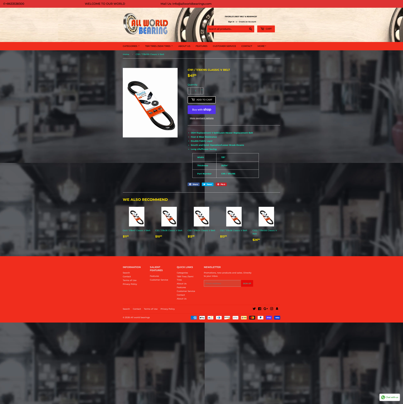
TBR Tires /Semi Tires (158, 46)
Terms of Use (129, 280)
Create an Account (247, 22)
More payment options (202, 118)
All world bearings (140, 317)
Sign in (231, 22)
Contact (246, 46)
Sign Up (247, 283)
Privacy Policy (130, 284)
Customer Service (224, 46)
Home (126, 54)
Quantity (192, 84)
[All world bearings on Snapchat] (277, 309)
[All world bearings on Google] (266, 309)
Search (126, 272)
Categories (130, 46)
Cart (268, 28)
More (261, 46)
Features (201, 46)
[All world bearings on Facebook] (259, 309)
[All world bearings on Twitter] (254, 309)
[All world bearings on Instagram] (271, 309)
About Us (184, 46)
